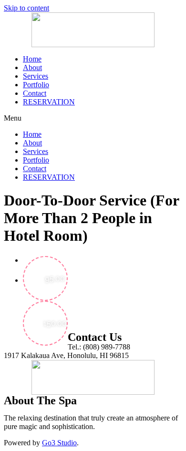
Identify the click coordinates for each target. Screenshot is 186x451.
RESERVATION (49, 102)
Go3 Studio (59, 443)
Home (32, 59)
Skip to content (26, 8)
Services (35, 76)
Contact (34, 93)
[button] (93, 118)
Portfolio (36, 85)
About (32, 67)
